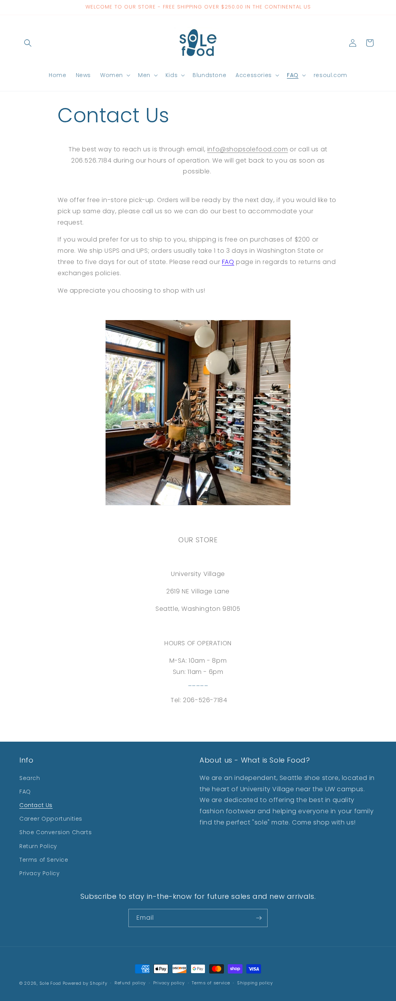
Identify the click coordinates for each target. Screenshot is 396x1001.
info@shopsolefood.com (247, 149)
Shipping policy (255, 983)
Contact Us (36, 805)
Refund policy (130, 983)
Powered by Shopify (85, 983)
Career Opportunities (50, 819)
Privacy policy (169, 983)
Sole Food (50, 983)
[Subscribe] (258, 918)
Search (29, 778)
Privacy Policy (39, 873)
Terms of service (211, 983)
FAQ (228, 261)
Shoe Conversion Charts (55, 832)
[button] (27, 42)
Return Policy (38, 846)
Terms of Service (43, 860)
